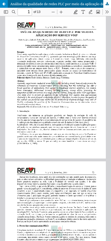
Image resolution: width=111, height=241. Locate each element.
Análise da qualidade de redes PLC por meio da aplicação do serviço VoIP (60, 4)
